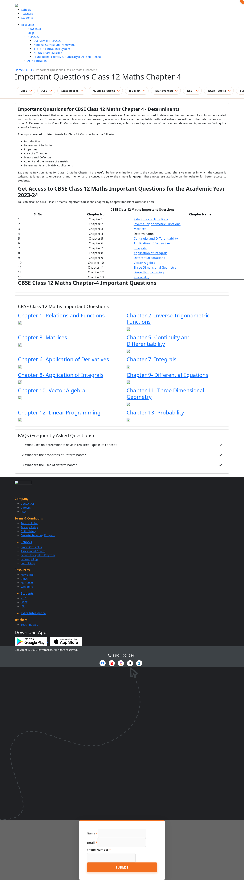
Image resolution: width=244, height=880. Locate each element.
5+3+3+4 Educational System (52, 49)
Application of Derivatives (152, 243)
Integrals (140, 248)
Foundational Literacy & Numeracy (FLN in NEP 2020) (67, 57)
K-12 (23, 598)
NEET (190, 90)
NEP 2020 (33, 37)
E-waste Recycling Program (38, 535)
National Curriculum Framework (54, 45)
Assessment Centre (33, 551)
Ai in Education (37, 61)
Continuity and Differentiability (156, 238)
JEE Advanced (164, 90)
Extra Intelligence (33, 613)
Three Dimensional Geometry (155, 267)
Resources (28, 24)
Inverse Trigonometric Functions (157, 224)
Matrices (140, 229)
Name (92, 833)
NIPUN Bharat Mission (48, 53)
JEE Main (135, 90)
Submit (122, 867)
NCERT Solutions (104, 90)
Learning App (29, 559)
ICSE (44, 90)
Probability (141, 277)
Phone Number (99, 849)
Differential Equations (149, 258)
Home (19, 70)
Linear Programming (149, 272)
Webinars (27, 587)
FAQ (23, 511)
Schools (26, 9)
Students (27, 17)
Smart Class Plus (31, 547)
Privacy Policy (29, 527)
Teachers (27, 13)
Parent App (28, 563)
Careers (26, 507)
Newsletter (34, 29)
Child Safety (28, 531)
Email (92, 842)
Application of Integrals (150, 253)
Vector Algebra (144, 263)
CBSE (29, 70)
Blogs (31, 33)
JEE (23, 606)
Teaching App (29, 624)
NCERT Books (217, 90)
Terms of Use (29, 523)
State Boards (70, 90)
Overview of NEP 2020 (47, 41)
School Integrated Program (38, 555)
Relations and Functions (151, 219)
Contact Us (28, 503)
